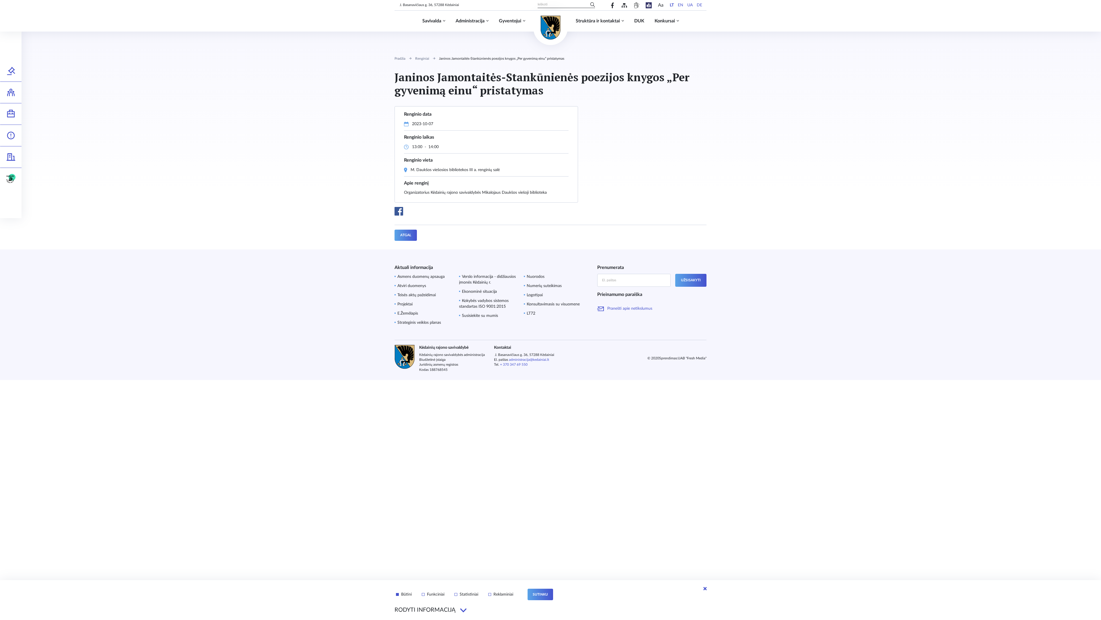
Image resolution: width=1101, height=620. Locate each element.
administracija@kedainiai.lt (529, 359)
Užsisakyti (691, 280)
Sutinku (540, 594)
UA (690, 5)
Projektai (405, 304)
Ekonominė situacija (479, 292)
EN (680, 5)
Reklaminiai (503, 594)
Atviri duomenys (411, 286)
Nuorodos (535, 277)
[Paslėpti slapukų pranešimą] (705, 588)
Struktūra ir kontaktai (598, 21)
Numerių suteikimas (544, 286)
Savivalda (431, 21)
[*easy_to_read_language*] (649, 5)
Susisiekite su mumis (480, 316)
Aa (660, 5)
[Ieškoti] (592, 5)
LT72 (531, 313)
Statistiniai (469, 594)
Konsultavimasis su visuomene (553, 304)
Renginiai (422, 58)
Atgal (405, 235)
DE (699, 5)
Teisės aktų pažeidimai (416, 295)
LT (672, 5)
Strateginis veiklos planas (419, 323)
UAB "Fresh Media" (692, 358)
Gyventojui (510, 21)
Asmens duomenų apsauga (421, 277)
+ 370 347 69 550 (514, 364)
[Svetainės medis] (624, 5)
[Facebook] (612, 5)
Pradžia (400, 58)
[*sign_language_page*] (636, 5)
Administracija (470, 21)
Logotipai (535, 295)
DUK (639, 21)
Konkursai (665, 21)
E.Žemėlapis (407, 313)
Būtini (406, 594)
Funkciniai (435, 594)
